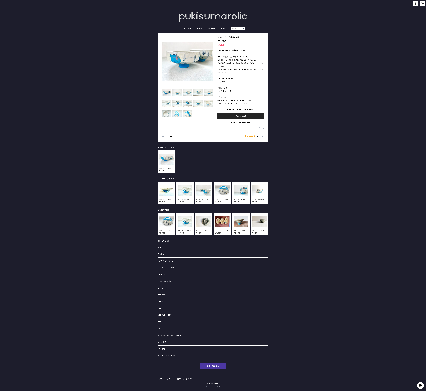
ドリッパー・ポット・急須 (166, 268)
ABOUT (200, 28)
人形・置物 (161, 349)
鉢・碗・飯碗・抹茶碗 (165, 281)
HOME (224, 28)
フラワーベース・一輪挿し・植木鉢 (169, 335)
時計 (159, 328)
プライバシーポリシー (165, 379)
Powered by (210, 387)
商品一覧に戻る (213, 366)
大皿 (159, 322)
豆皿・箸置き (162, 295)
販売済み (161, 254)
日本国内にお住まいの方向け (241, 122)
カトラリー (161, 274)
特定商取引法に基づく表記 (184, 379)
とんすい (161, 288)
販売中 (160, 247)
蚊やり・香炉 (162, 342)
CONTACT (212, 28)
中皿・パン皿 (162, 308)
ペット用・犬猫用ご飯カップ (167, 356)
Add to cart (241, 116)
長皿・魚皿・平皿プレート (166, 315)
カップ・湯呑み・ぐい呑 (165, 261)
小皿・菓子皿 (162, 301)
